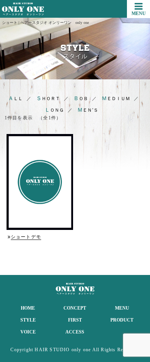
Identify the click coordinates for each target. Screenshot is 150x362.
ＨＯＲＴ (48, 98)
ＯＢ (80, 98)
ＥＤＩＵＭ (116, 98)
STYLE (28, 320)
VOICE (28, 332)
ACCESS (74, 332)
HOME (28, 308)
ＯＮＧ (54, 110)
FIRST (75, 320)
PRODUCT (121, 320)
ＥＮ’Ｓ (87, 110)
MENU (122, 308)
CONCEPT (74, 308)
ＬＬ (15, 98)
